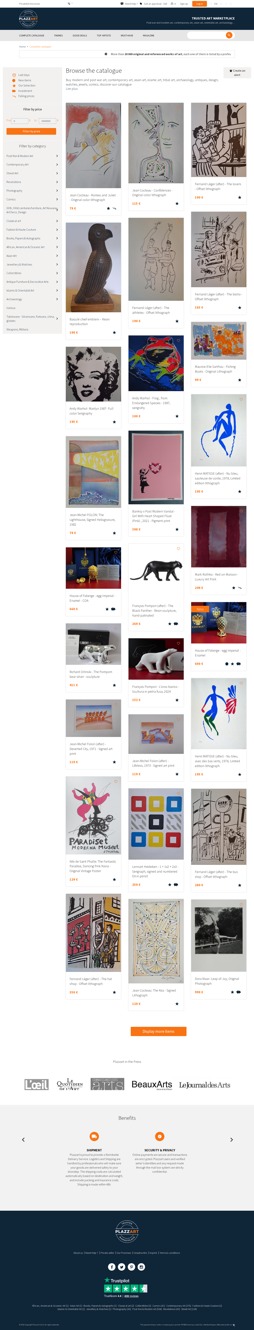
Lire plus (72, 88)
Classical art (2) (126, 1305)
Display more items (158, 1031)
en (215, 3)
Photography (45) (122, 1309)
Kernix (229, 1325)
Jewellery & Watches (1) (98, 1309)
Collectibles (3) (143, 1305)
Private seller (107, 1252)
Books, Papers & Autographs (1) (100, 1305)
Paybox (213, 1325)
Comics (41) (158, 1305)
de (221, 3)
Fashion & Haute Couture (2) (207, 1305)
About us (78, 1252)
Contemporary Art (17, 164)
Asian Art (12, 256)
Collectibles (14, 273)
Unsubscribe (140, 1252)
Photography (14, 190)
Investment (25, 91)
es (230, 3)
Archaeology (14, 299)
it (226, 3)
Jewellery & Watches (19, 264)
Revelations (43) (171, 1309)
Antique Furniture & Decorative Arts (27, 282)
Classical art (14, 221)
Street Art (12, 173)
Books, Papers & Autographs (23, 238)
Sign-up (184, 3)
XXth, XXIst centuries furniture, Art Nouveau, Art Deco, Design (32, 210)
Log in (199, 3)
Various (11, 308)
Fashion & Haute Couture (21, 229)
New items (24, 80)
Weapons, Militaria (17, 329)
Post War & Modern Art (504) (147, 1309)
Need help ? (91, 1252)
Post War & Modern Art (20, 156)
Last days (23, 75)
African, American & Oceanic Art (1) (50, 1305)
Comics (11, 199)
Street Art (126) (189, 1309)
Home (22, 46)
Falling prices (26, 96)
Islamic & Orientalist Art (20, 290)
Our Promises (124, 1252)
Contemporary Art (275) (178, 1305)
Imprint (153, 1252)
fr (210, 3)
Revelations (14, 182)
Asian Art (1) (76, 1305)
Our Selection (26, 85)
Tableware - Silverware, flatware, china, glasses (31, 319)
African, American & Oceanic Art (25, 247)
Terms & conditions (170, 1252)
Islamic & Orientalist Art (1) (71, 1309)
